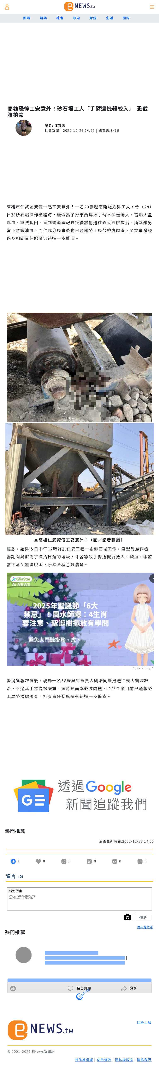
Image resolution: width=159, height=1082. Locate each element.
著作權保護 (84, 1059)
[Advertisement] (79, 66)
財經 (93, 17)
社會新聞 (52, 130)
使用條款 (104, 1059)
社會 (60, 17)
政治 (76, 17)
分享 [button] (133, 987)
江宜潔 (59, 125)
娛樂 (43, 17)
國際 (126, 17)
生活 (109, 17)
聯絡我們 (144, 1059)
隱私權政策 (145, 927)
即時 (26, 17)
